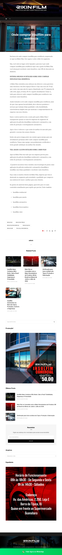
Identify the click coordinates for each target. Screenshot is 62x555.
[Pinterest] (4, 68)
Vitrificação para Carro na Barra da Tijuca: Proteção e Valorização (36, 415)
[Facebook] (4, 60)
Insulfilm (31, 29)
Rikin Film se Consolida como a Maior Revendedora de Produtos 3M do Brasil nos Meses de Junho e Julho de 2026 (31, 275)
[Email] (4, 72)
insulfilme (10, 228)
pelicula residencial (22, 228)
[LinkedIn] (52, 231)
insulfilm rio (26, 225)
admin (20, 43)
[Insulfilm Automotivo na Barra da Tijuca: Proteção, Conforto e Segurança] (13, 293)
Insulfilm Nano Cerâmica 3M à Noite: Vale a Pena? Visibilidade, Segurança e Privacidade (35, 395)
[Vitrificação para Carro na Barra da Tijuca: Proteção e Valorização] (48, 261)
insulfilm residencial (13, 225)
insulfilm (9, 222)
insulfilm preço (20, 222)
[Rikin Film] (31, 8)
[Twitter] (4, 64)
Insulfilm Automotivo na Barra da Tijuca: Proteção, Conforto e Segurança (13, 304)
